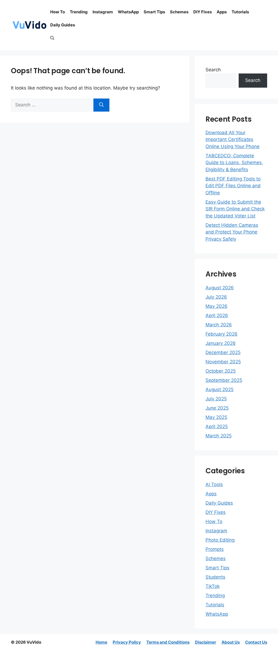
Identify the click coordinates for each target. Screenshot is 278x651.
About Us (231, 642)
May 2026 (217, 306)
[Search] (101, 105)
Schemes (179, 11)
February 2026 (222, 334)
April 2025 (217, 426)
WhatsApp (128, 11)
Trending (79, 11)
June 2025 (217, 408)
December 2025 (223, 352)
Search (213, 69)
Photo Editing (220, 540)
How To (57, 11)
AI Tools (214, 484)
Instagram (103, 11)
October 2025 (221, 371)
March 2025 (219, 435)
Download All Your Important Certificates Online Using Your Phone (233, 139)
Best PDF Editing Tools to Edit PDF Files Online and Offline (233, 185)
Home (101, 642)
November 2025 (223, 361)
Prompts (215, 549)
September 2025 (224, 380)
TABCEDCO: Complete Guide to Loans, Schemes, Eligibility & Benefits (234, 162)
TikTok (213, 586)
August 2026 (220, 287)
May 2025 (216, 417)
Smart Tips (154, 11)
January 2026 (221, 343)
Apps (222, 11)
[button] (52, 38)
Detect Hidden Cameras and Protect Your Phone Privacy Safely (232, 232)
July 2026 (216, 297)
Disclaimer (205, 642)
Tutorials (240, 11)
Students (215, 577)
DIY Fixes (202, 11)
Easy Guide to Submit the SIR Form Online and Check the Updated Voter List (235, 209)
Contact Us (256, 642)
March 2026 (219, 324)
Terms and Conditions (167, 642)
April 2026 (217, 315)
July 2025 (216, 398)
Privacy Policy (127, 642)
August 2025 (219, 389)
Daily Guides (62, 24)
